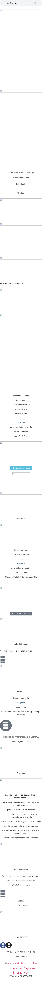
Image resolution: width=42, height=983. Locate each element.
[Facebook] (3, 945)
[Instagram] (9, 945)
